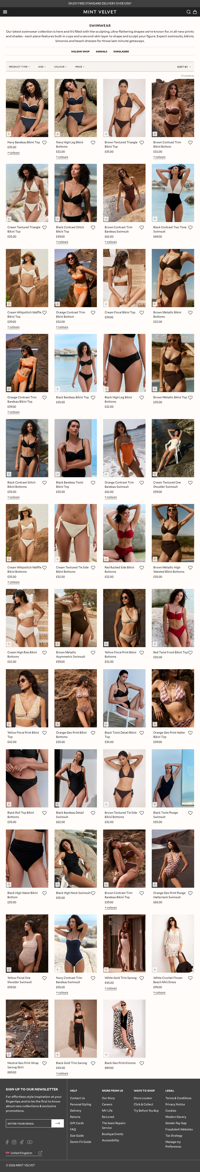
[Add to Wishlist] (44, 142)
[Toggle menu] (5, 12)
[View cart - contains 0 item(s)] (195, 12)
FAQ (73, 1129)
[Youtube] (29, 1142)
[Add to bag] (11, 132)
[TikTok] (21, 1142)
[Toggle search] (189, 12)
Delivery (75, 1110)
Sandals (101, 51)
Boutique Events (112, 1134)
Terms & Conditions (178, 1098)
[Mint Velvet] (100, 11)
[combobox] (184, 66)
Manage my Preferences (173, 1144)
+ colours (13, 152)
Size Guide (77, 1135)
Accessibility (110, 1140)
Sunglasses (121, 51)
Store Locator (143, 1098)
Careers (107, 1104)
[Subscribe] (58, 1123)
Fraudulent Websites (179, 1129)
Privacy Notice (175, 1104)
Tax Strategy (173, 1135)
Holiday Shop (80, 51)
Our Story (108, 1098)
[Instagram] (14, 1142)
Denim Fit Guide (80, 1142)
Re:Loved (108, 1117)
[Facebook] (7, 1142)
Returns (75, 1117)
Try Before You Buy (146, 1110)
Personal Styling (80, 1104)
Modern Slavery (175, 1117)
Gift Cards (77, 1123)
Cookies (170, 1110)
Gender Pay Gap (176, 1123)
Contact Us (77, 1098)
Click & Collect (143, 1104)
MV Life (107, 1110)
